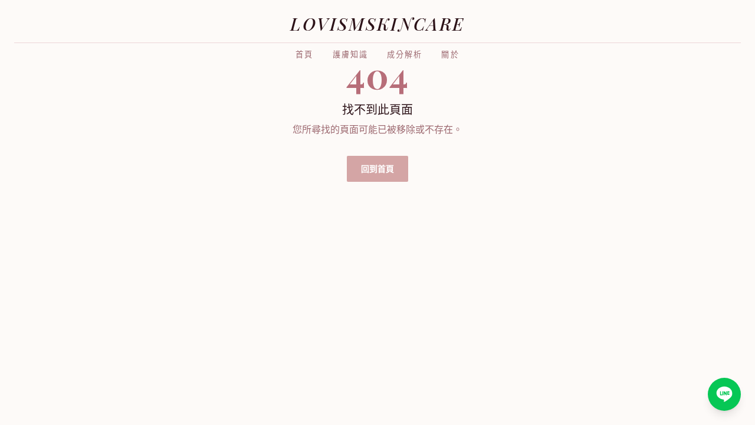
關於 (450, 55)
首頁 (304, 55)
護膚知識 (350, 55)
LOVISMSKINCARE (377, 23)
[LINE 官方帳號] (724, 394)
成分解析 (404, 55)
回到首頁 (377, 168)
